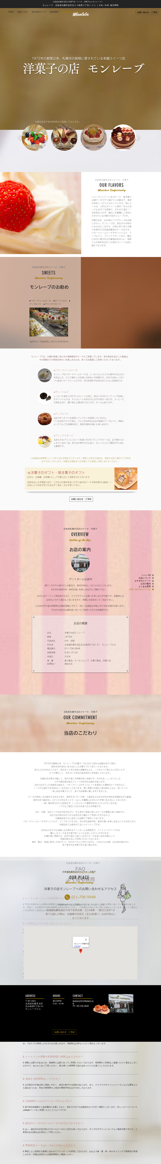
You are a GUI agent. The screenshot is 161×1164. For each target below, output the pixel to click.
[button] (35, 137)
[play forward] (138, 137)
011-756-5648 (83, 1006)
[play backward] (19, 137)
